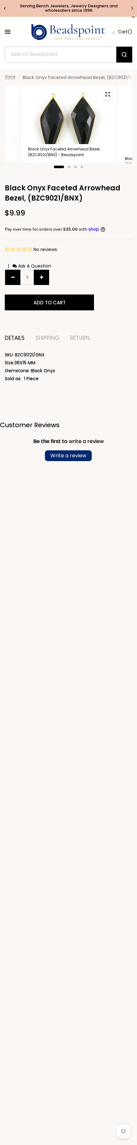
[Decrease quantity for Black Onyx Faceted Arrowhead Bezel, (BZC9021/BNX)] (12, 277)
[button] (19, 249)
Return (80, 338)
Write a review (68, 455)
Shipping (47, 338)
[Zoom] (107, 94)
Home (10, 76)
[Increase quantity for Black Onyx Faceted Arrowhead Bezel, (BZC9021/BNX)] (41, 277)
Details (15, 338)
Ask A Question (34, 266)
